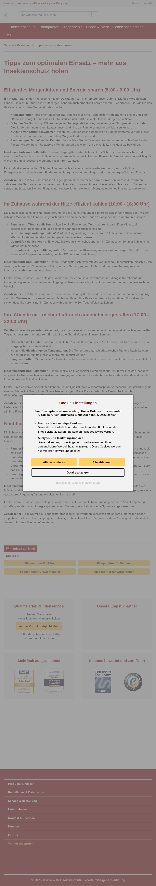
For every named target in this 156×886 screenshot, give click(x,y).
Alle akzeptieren (54, 462)
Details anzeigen (78, 472)
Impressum (62, 482)
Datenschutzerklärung (86, 482)
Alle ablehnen (102, 462)
